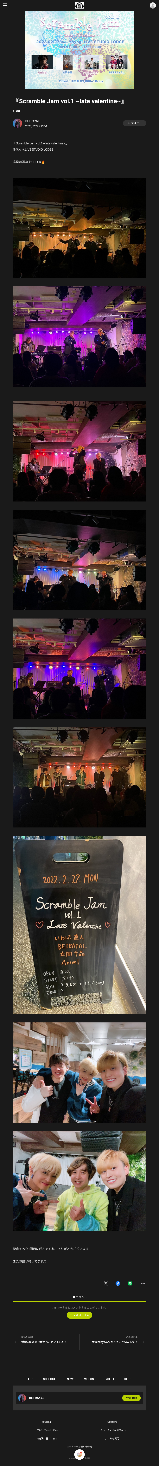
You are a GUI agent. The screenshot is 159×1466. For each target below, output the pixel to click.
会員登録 (131, 1398)
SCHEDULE (50, 1379)
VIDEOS (89, 1379)
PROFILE (109, 1379)
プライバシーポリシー (47, 1430)
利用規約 (112, 1422)
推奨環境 (47, 1422)
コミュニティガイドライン (112, 1430)
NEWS (70, 1379)
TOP (30, 1379)
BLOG (16, 111)
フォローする (81, 1315)
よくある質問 (112, 1438)
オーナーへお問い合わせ (79, 1446)
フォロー (136, 123)
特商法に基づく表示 (46, 1438)
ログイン (153, 5)
